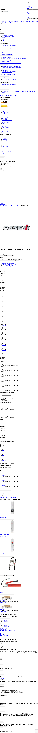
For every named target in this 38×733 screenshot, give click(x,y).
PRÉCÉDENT (2, 203)
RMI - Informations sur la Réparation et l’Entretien (7, 630)
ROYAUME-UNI (5, 117)
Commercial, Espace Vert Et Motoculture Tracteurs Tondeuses (11, 91)
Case (3, 38)
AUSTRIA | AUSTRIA (5, 122)
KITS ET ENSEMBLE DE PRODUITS (8, 265)
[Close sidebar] (1, 24)
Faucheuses (4, 50)
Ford (3, 39)
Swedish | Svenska (5, 129)
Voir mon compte (30, 18)
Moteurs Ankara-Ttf (5, 35)
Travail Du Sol (4, 61)
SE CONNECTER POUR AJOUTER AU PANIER (7, 255)
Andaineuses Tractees (5, 47)
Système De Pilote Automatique (7, 66)
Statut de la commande (3, 628)
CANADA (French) (5, 113)
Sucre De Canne (4, 72)
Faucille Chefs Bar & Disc (6, 48)
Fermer (2, 664)
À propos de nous (3, 636)
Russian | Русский (5, 137)
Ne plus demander (4, 170)
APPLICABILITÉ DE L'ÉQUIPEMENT (8, 266)
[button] (4, 25)
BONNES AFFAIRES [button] (4, 22)
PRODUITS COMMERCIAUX (5, 95)
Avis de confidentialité (3, 632)
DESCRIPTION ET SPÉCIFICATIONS (8, 263)
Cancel (2, 721)
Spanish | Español (4, 147)
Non (1, 169)
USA (3, 111)
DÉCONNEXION (35, 18)
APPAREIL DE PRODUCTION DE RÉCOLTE (7, 63)
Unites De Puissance (5, 36)
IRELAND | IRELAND (5, 121)
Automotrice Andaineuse (6, 52)
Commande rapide (3, 629)
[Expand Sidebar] (1, 23)
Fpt (2, 40)
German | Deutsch (5, 126)
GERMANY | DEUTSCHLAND (7, 120)
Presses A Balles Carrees (5, 79)
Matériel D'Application (5, 60)
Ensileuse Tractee (4, 86)
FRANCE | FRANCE (5, 119)
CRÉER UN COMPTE (3, 602)
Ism (2, 37)
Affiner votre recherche (4, 726)
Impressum (2, 634)
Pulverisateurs (4, 57)
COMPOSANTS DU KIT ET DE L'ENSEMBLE (9, 264)
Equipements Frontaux (5, 45)
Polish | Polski (4, 132)
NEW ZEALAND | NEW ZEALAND (8, 151)
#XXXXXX (4, 325)
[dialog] (19, 168)
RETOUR (2, 157)
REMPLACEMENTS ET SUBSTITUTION (6, 260)
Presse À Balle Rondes (5, 77)
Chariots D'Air (4, 59)
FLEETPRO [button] (9, 22)
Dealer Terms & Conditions (4, 635)
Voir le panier (2, 673)
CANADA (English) (5, 112)
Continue (2, 727)
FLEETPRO (17, 260)
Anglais (3, 136)
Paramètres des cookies (3, 633)
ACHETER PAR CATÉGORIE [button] (5, 21)
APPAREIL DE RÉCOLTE (4, 74)
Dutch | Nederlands (5, 131)
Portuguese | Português (5, 127)
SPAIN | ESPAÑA (5, 118)
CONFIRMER (2, 711)
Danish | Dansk (4, 130)
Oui (1, 168)
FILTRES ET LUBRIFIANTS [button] (33, 21)
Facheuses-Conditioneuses (6, 46)
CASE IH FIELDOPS (5, 621)
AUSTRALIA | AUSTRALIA (6, 150)
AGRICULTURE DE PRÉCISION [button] (23, 21)
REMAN (14, 260)
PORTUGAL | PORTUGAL (6, 123)
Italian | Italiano (4, 128)
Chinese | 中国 (4, 140)
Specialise (3, 51)
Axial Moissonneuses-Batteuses (6, 67)
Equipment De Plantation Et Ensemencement (8, 58)
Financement (2, 631)
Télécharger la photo (3, 695)
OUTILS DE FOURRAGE (4, 54)
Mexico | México (4, 114)
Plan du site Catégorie (3, 637)
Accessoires (4, 70)
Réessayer (2, 722)
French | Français (4, 139)
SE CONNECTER (3, 600)
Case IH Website (4, 620)
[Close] (0, 31)
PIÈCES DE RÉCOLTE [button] (14, 21)
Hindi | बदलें (4, 138)
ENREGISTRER (3, 164)
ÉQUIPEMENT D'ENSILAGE (5, 88)
